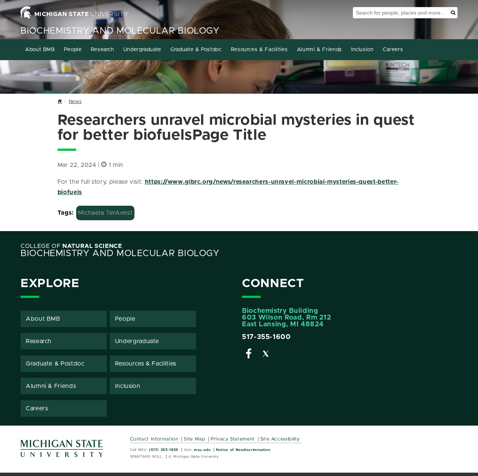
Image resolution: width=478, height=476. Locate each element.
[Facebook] (248, 355)
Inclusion (362, 49)
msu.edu (202, 450)
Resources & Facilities (259, 49)
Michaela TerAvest (105, 213)
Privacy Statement (233, 439)
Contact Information (154, 439)
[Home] (60, 101)
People (73, 49)
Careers (393, 49)
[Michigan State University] (62, 451)
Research (102, 49)
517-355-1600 (266, 337)
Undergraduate (142, 49)
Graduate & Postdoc (196, 49)
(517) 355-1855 (164, 450)
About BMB (40, 49)
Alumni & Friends (319, 49)
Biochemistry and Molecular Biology (120, 31)
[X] (266, 355)
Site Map (194, 439)
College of (71, 246)
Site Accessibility (280, 439)
